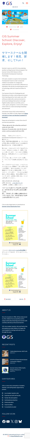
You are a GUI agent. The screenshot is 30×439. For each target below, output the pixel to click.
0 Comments (16, 29)
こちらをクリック (17, 183)
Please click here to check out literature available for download (15, 115)
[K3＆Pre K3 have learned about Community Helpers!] (5, 362)
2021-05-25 (15, 7)
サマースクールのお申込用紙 (17, 250)
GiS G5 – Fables (21, 300)
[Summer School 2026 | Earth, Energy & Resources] (5, 370)
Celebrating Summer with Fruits (18, 351)
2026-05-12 (12, 371)
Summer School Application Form (11, 206)
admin (21, 27)
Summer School (12, 27)
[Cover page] (15, 228)
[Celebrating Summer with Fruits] (5, 353)
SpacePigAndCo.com (17, 436)
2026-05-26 (12, 363)
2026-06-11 (12, 352)
